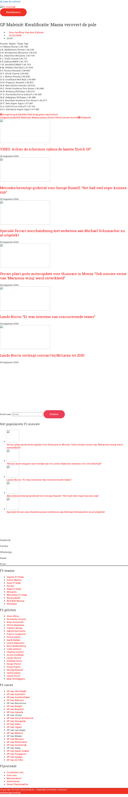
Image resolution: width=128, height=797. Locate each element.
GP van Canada (15, 712)
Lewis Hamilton (15, 642)
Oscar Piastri (14, 666)
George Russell (15, 669)
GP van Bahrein (15, 700)
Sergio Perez (14, 663)
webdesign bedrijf (10, 792)
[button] (64, 539)
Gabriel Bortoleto (16, 630)
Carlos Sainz (13, 672)
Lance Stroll (13, 675)
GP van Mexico (15, 732)
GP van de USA (15, 759)
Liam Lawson (14, 648)
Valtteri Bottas (14, 627)
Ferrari (10, 585)
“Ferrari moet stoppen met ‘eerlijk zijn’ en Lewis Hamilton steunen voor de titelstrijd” (54, 463)
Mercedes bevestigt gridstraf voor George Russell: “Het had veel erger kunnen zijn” (53, 495)
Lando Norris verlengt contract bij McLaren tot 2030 (42, 355)
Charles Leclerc (15, 651)
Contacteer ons (15, 772)
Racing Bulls (13, 597)
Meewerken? (14, 778)
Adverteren (13, 781)
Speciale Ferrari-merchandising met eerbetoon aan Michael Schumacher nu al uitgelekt (56, 511)
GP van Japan (14, 727)
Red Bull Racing (15, 600)
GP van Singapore (16, 753)
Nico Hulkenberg (16, 645)
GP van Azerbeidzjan (18, 697)
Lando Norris (14, 657)
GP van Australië (16, 694)
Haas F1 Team (14, 588)
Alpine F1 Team (15, 576)
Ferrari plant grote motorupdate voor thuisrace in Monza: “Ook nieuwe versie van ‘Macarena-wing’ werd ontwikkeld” (63, 276)
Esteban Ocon (14, 660)
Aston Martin (14, 579)
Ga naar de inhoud (10, 1)
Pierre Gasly (13, 636)
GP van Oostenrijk (17, 744)
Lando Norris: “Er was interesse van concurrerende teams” (47, 316)
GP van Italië (14, 724)
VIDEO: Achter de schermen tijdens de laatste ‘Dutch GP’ (45, 149)
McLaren (12, 591)
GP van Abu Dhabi (16, 691)
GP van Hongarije (16, 721)
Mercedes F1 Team (17, 594)
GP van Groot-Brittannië (20, 718)
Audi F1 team (14, 582)
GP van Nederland (17, 741)
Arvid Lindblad (15, 654)
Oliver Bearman (15, 625)
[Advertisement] (64, 387)
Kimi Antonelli (15, 622)
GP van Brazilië (15, 709)
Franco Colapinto (16, 633)
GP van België (14, 706)
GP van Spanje (14, 756)
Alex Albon (13, 616)
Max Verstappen (16, 678)
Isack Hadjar (13, 639)
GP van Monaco (15, 738)
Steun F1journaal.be (17, 784)
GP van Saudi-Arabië (18, 750)
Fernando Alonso (16, 619)
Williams (12, 603)
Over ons (12, 775)
